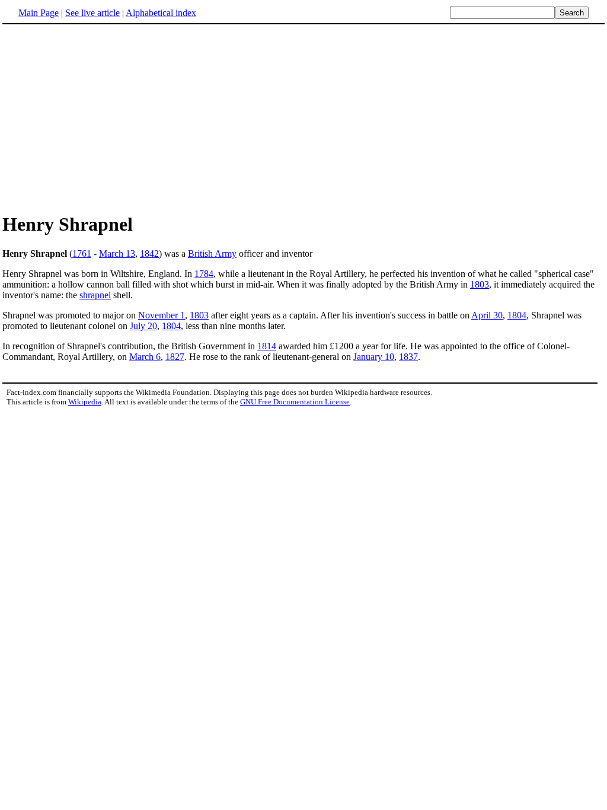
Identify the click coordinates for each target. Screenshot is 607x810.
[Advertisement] (102, 118)
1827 (174, 357)
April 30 (487, 315)
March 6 (145, 357)
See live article (92, 13)
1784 (203, 274)
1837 (408, 357)
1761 (81, 253)
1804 (516, 315)
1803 (479, 284)
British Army (212, 253)
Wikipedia (84, 401)
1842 (149, 253)
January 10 (373, 357)
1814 (266, 346)
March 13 (117, 253)
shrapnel (95, 295)
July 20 (143, 326)
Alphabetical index (161, 13)
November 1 (161, 315)
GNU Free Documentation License (295, 401)
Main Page (38, 13)
